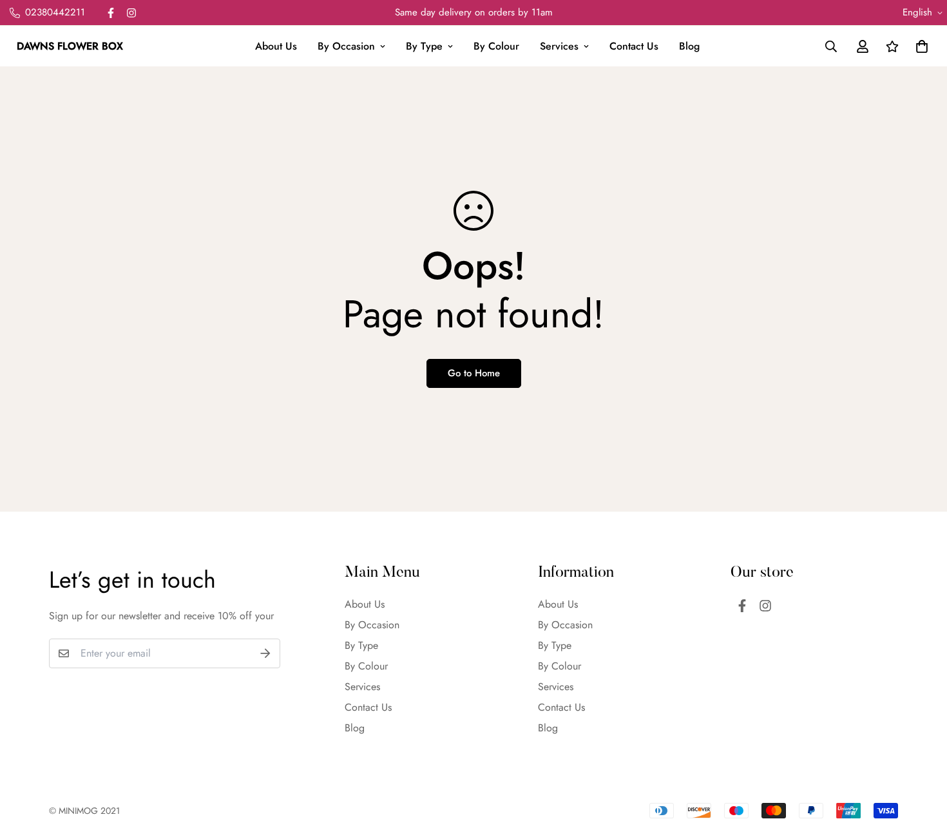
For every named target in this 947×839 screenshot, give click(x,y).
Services (559, 46)
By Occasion (346, 46)
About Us (276, 46)
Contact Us (633, 46)
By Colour (496, 46)
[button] (919, 46)
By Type (424, 46)
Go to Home (474, 373)
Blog (689, 46)
